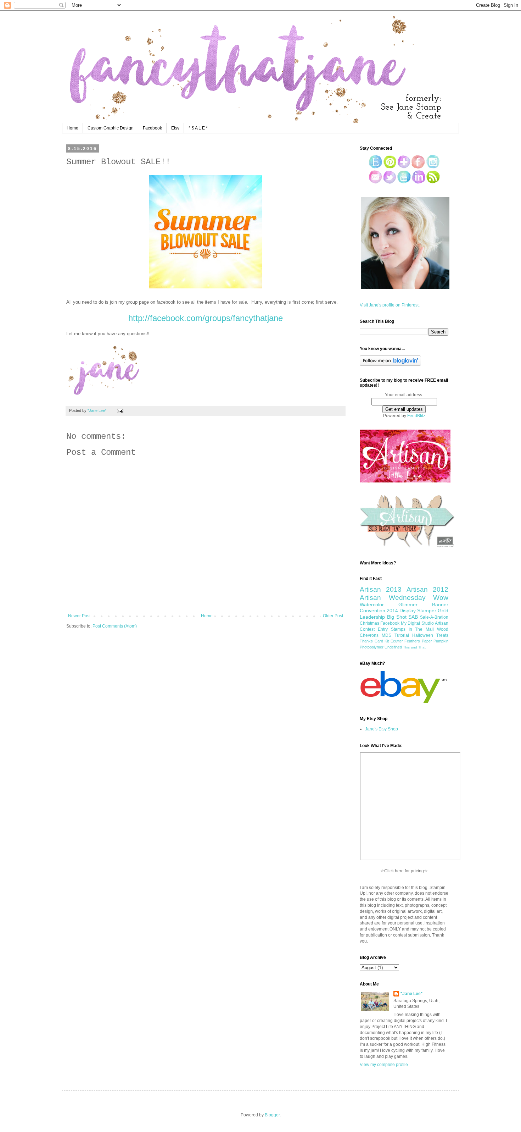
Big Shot (397, 617)
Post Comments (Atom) (115, 626)
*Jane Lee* (411, 993)
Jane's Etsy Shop (381, 729)
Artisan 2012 (427, 589)
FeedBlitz (416, 415)
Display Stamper (417, 610)
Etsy (175, 128)
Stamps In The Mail (412, 629)
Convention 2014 (379, 610)
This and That (414, 647)
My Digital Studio (417, 623)
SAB (413, 617)
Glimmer (408, 604)
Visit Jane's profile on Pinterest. (390, 305)
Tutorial (401, 635)
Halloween (422, 635)
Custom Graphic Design (111, 128)
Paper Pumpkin (435, 641)
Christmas (369, 623)
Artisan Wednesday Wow (404, 597)
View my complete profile (384, 1064)
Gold (443, 610)
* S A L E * (198, 128)
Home (72, 128)
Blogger (272, 1114)
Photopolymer (371, 647)
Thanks (366, 641)
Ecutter (397, 641)
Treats (442, 635)
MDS (386, 635)
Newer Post (79, 615)
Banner (440, 604)
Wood (442, 629)
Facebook (152, 128)
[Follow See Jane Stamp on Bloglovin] (390, 364)
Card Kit (382, 641)
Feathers (412, 641)
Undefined (393, 647)
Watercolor (372, 604)
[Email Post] (119, 410)
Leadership (372, 617)
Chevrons (369, 635)
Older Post (333, 615)
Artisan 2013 (381, 589)
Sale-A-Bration (434, 617)
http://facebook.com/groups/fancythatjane (205, 318)
